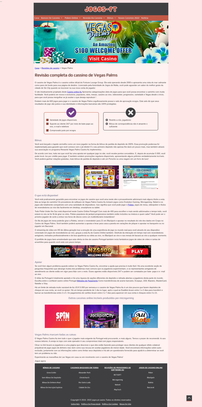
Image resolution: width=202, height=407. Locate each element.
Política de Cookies (110, 404)
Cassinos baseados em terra (84, 368)
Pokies (131, 205)
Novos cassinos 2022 (128, 18)
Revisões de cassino (50, 68)
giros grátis (51, 373)
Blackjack (150, 378)
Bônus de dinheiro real (51, 382)
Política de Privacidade (90, 404)
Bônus (110, 18)
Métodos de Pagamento (87, 281)
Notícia (144, 18)
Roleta (150, 382)
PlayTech (117, 390)
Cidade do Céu (84, 387)
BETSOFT (117, 375)
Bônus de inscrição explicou (51, 387)
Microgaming (117, 380)
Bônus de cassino (51, 368)
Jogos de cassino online (151, 368)
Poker (150, 373)
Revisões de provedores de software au (117, 369)
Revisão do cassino (92, 18)
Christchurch (84, 378)
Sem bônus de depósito (51, 378)
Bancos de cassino (50, 18)
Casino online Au (74, 92)
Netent (117, 385)
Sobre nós (75, 404)
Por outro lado (84, 382)
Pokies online (71, 18)
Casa (36, 18)
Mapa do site (125, 404)
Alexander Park (84, 373)
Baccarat (150, 387)
